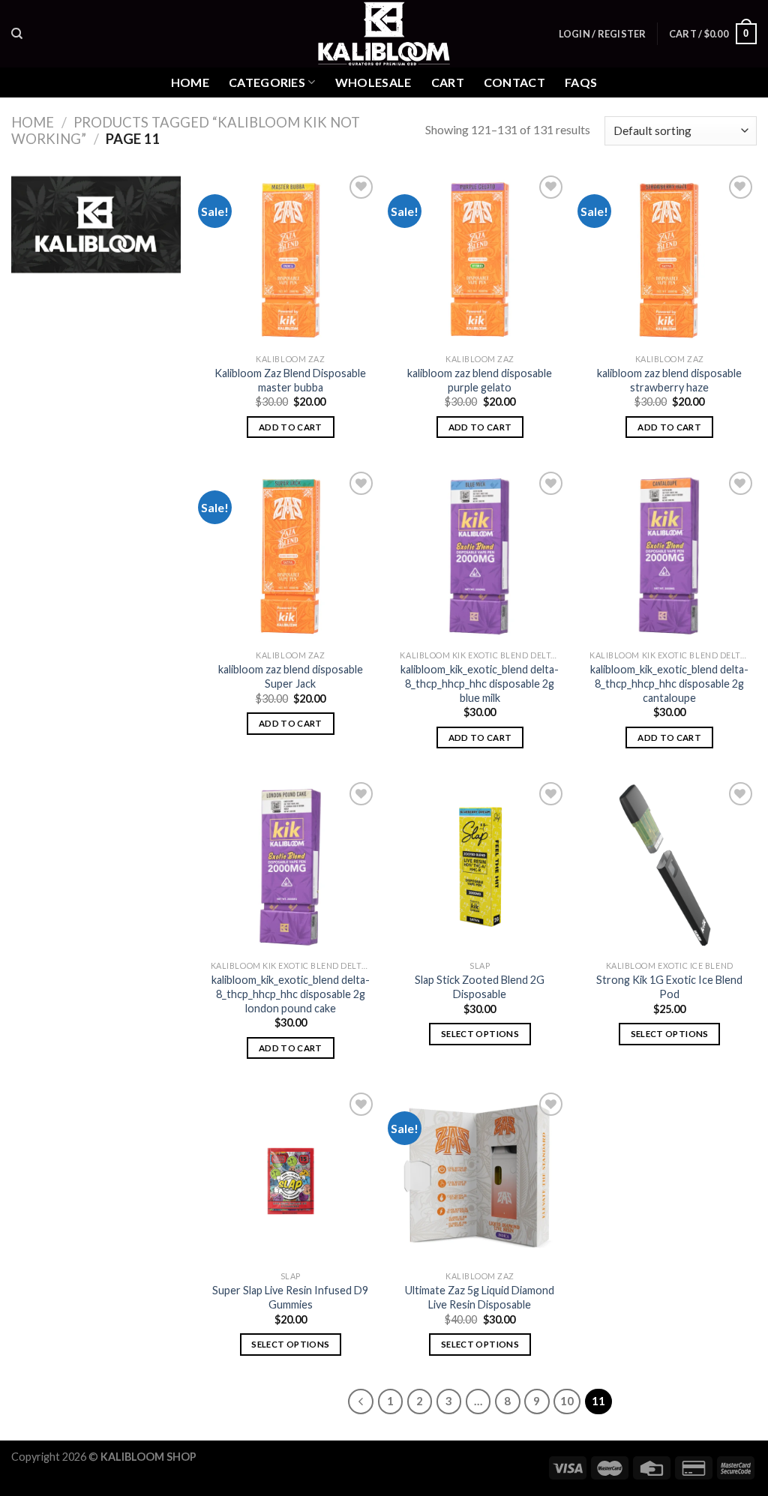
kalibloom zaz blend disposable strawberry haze (669, 380)
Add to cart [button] (290, 427)
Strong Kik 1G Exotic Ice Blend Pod (669, 986)
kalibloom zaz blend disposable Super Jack (290, 676)
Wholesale (373, 82)
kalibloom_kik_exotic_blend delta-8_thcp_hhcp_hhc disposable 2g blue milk (479, 683)
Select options (480, 1034)
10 (567, 1401)
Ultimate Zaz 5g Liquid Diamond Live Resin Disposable (479, 1297)
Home (190, 82)
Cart (447, 82)
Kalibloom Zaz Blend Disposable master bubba (290, 380)
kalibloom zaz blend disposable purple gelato (479, 380)
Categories (267, 82)
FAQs (581, 82)
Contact (514, 82)
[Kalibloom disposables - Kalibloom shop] (384, 33)
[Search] (16, 33)
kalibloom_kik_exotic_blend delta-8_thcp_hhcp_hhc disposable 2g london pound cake (291, 993)
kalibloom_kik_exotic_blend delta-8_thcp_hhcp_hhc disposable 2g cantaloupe (669, 683)
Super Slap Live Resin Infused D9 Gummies (290, 1297)
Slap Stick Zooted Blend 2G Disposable (479, 986)
